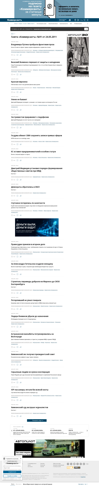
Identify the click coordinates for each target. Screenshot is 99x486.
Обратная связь (57, 463)
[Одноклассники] (77, 464)
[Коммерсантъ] (14, 20)
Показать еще (36, 420)
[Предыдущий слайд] (11, 430)
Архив (29, 465)
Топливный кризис (78, 23)
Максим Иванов (37, 124)
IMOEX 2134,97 (31, 23)
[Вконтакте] (71, 464)
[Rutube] (81, 464)
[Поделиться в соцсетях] (21, 55)
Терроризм (58, 322)
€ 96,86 (20, 23)
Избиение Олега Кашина (44, 70)
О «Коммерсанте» (32, 463)
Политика (36, 50)
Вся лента (81, 484)
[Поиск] (85, 20)
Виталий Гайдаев (56, 87)
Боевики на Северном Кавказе (47, 322)
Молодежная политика (56, 70)
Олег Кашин (14, 71)
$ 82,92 (15, 23)
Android (42, 466)
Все (22, 426)
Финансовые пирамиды (39, 290)
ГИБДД (42, 342)
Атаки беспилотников (53, 23)
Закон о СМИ (42, 141)
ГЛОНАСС (41, 210)
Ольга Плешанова (43, 157)
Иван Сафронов (47, 210)
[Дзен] (74, 464)
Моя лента (18, 484)
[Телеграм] (68, 464)
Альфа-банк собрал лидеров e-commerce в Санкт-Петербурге (38, 433)
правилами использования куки (42, 29)
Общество (36, 70)
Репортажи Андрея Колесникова (19, 52)
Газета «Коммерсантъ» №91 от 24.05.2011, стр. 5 (22, 360)
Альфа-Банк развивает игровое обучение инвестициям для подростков (58, 433)
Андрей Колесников (31, 52)
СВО (71, 23)
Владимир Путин (59, 50)
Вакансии (42, 465)
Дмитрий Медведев (43, 105)
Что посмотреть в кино (41, 23)
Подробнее (83, 476)
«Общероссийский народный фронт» (47, 50)
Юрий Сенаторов (44, 306)
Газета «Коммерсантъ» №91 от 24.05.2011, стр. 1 (22, 50)
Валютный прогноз (64, 23)
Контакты (30, 466)
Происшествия (37, 252)
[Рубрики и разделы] (87, 20)
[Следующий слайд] (87, 430)
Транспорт (48, 342)
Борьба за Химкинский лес (45, 360)
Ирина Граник (51, 105)
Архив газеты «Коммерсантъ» (43, 52)
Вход (81, 20)
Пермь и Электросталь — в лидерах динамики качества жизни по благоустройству (76, 433)
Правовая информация (58, 465)
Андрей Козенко (55, 360)
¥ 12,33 (24, 23)
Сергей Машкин (15, 253)
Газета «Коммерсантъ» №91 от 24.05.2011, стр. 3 (22, 210)
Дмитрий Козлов (29, 124)
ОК (86, 29)
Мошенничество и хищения (47, 269)
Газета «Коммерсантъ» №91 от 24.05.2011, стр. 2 (22, 123)
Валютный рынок (41, 87)
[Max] (84, 464)
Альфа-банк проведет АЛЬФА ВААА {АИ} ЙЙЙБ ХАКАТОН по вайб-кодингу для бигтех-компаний (21, 433)
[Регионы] (75, 20)
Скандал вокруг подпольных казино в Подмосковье (52, 252)
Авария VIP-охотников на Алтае (48, 395)
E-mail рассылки (57, 466)
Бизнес (35, 87)
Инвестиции (49, 87)
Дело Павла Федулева (46, 378)
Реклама (42, 463)
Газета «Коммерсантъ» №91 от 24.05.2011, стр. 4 (22, 252)
